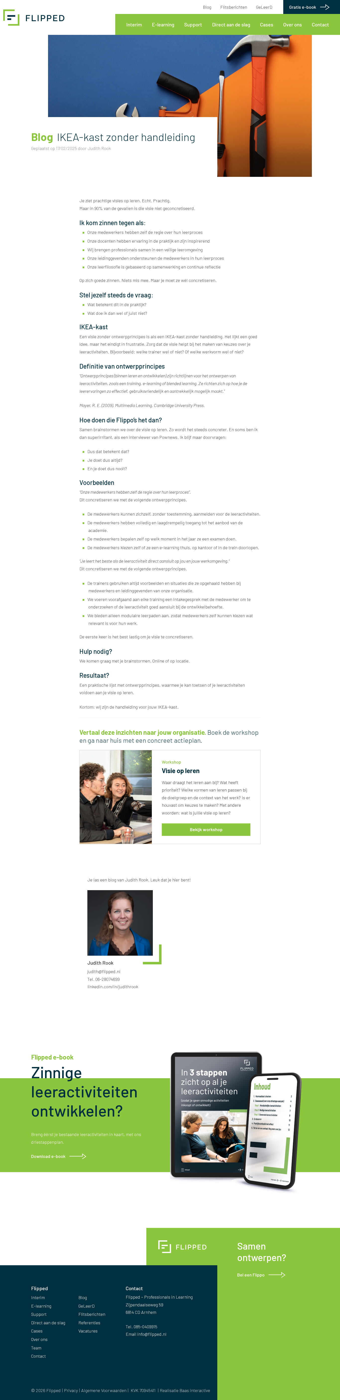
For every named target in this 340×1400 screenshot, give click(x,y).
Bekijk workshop (206, 829)
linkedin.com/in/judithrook (112, 986)
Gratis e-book (302, 7)
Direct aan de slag (231, 24)
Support (193, 24)
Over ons (292, 24)
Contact (320, 24)
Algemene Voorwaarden (103, 1390)
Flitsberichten (233, 7)
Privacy (71, 1390)
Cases (266, 24)
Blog (207, 7)
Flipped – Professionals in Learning (35, 17)
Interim (134, 24)
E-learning (163, 24)
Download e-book (48, 1156)
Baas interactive (194, 1390)
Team (36, 1347)
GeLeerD (264, 7)
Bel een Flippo (251, 1274)
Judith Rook (99, 148)
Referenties (89, 1322)
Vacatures (88, 1330)
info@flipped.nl (152, 1334)
